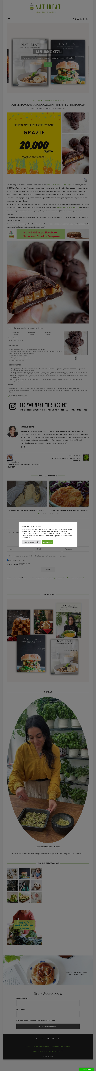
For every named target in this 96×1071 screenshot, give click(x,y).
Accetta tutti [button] (47, 542)
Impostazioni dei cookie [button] (31, 542)
